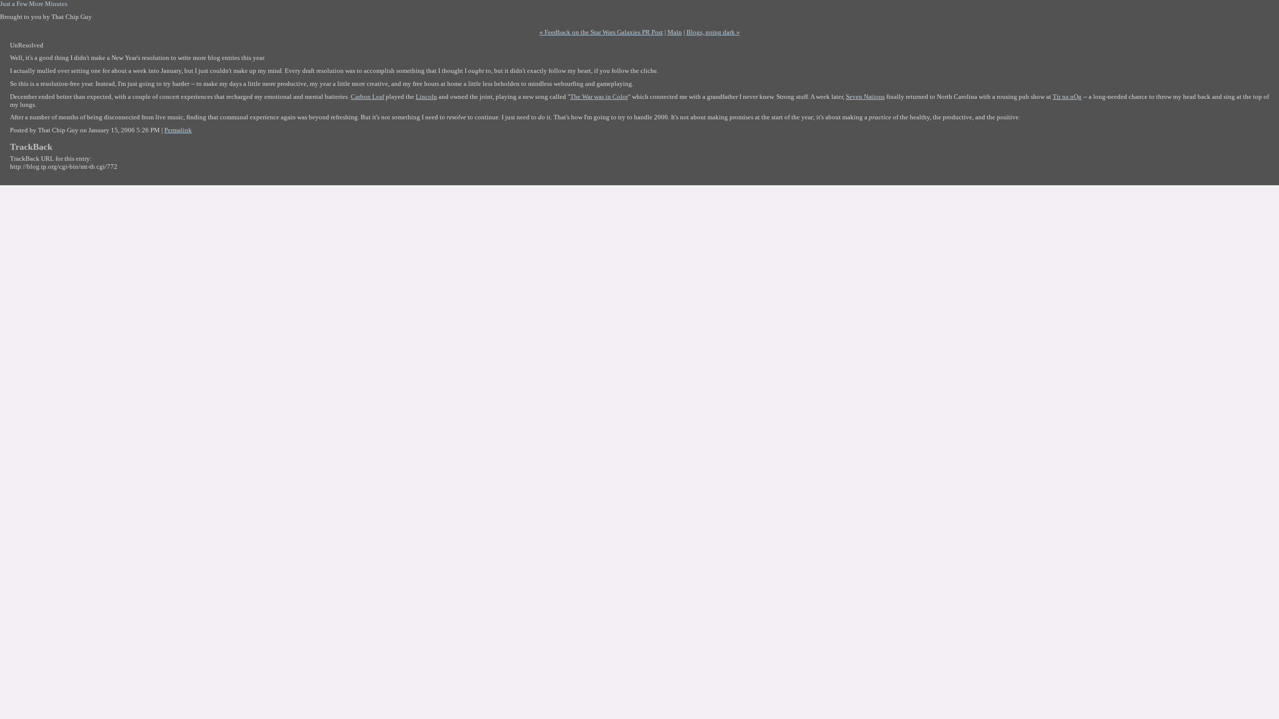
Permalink (178, 130)
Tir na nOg (1067, 96)
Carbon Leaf (367, 96)
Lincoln (426, 96)
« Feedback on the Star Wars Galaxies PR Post (601, 32)
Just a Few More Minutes (33, 3)
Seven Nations (865, 96)
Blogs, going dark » (713, 32)
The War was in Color (599, 96)
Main (674, 32)
